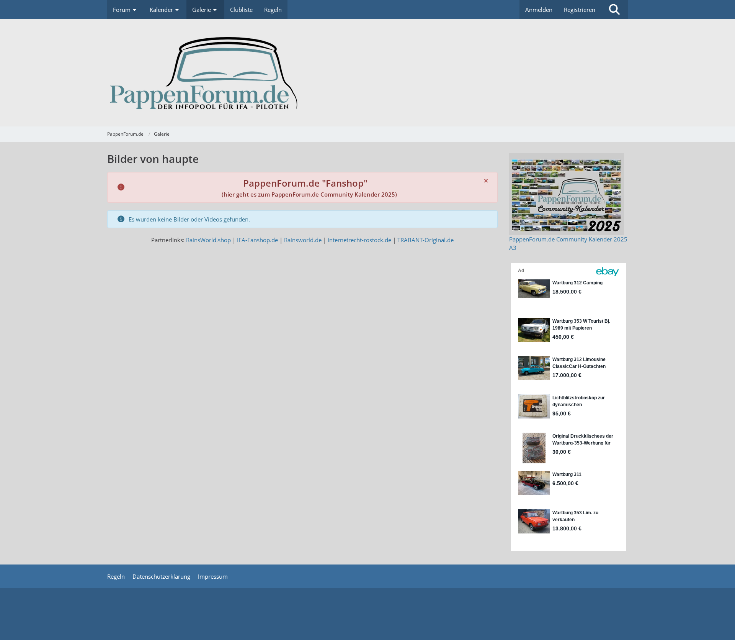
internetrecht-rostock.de (359, 240)
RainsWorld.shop (208, 240)
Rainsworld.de (303, 240)
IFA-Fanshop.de (257, 240)
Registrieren (579, 9)
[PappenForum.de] (367, 73)
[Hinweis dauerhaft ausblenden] (486, 180)
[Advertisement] (367, 613)
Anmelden (538, 9)
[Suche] (614, 9)
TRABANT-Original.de (425, 240)
